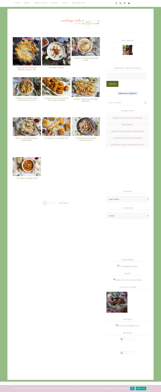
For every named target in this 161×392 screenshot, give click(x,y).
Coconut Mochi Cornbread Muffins (127, 138)
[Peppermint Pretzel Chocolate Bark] (116, 302)
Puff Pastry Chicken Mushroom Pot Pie (26, 69)
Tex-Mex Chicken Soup (27, 178)
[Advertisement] (124, 168)
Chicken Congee (56, 68)
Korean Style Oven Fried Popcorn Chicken (56, 99)
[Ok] (158, 388)
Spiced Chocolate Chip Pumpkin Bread (127, 131)
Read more (141, 388)
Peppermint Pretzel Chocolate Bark (127, 118)
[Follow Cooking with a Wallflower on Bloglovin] (128, 94)
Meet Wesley (127, 124)
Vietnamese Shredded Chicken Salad (85, 139)
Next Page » (63, 203)
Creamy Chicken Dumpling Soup (85, 59)
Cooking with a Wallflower (80, 21)
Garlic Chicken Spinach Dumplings (26, 139)
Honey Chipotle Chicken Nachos (86, 100)
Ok (132, 388)
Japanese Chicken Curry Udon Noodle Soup (26, 99)
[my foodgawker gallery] (127, 266)
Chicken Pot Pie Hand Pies (56, 138)
